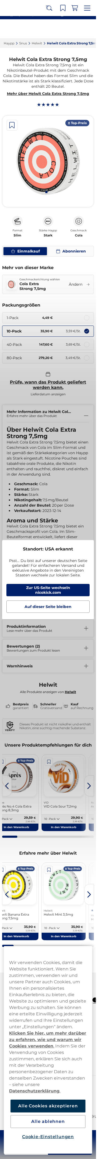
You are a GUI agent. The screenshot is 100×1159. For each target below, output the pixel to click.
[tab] (46, 192)
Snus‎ (23, 43)
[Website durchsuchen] (53, 29)
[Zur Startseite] (23, 29)
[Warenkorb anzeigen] (76, 29)
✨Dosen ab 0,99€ (45, 5)
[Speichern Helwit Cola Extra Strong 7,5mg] (12, 125)
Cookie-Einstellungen (48, 1136)
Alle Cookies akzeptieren (48, 1105)
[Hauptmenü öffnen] (88, 29)
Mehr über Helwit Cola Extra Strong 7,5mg (48, 93)
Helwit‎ (37, 43)
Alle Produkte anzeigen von (48, 692)
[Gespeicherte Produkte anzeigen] (64, 29)
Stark (48, 235)
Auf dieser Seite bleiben (48, 606)
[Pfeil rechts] (89, 785)
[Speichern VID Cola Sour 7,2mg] (49, 762)
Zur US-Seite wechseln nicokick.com (48, 590)
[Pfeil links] (7, 785)
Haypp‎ (9, 43)
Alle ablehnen (48, 1121)
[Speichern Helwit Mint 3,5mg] (49, 870)
